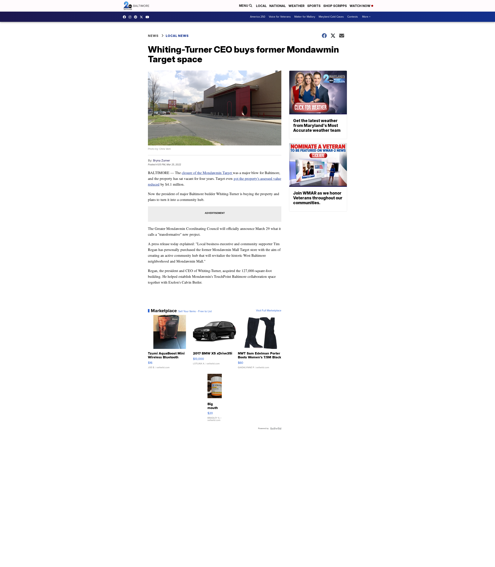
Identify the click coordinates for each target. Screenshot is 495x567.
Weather (296, 6)
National (277, 6)
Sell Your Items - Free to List (195, 311)
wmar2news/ (125, 17)
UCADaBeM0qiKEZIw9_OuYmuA (148, 17)
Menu (244, 5)
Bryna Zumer (161, 160)
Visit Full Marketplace (268, 310)
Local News (177, 36)
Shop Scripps (335, 6)
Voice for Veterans (280, 17)
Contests (352, 17)
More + (366, 17)
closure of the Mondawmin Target (207, 172)
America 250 (257, 17)
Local (261, 6)
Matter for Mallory (304, 17)
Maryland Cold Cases (331, 17)
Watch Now (360, 6)
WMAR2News (136, 17)
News (153, 36)
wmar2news (131, 17)
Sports (314, 6)
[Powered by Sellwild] (275, 428)
